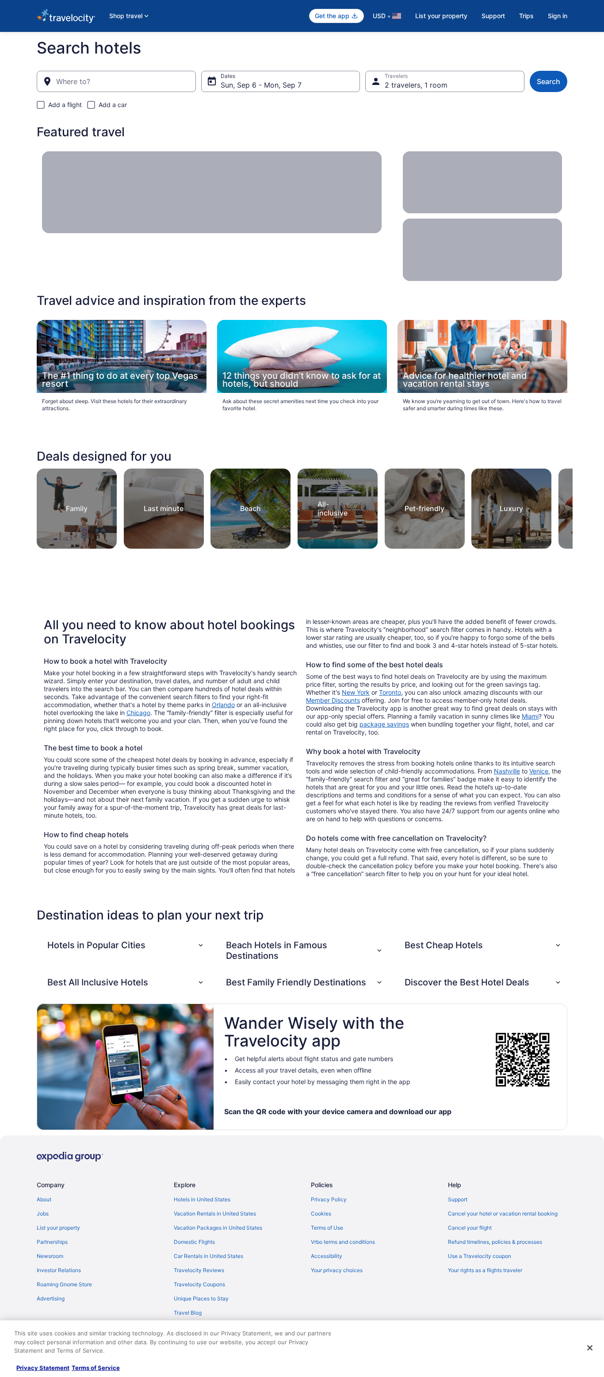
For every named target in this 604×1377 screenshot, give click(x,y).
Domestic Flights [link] (194, 1242)
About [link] (44, 1199)
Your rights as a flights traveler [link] (485, 1270)
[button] (126, 945)
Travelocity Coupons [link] (199, 1284)
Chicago (138, 712)
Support (493, 15)
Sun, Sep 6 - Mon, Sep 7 (261, 85)
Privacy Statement (42, 1367)
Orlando (223, 704)
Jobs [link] (43, 1213)
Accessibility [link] (326, 1256)
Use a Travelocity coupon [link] (479, 1256)
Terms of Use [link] (327, 1227)
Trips (526, 15)
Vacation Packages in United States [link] (218, 1227)
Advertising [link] (51, 1298)
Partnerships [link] (52, 1242)
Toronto (390, 692)
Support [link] (457, 1199)
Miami (530, 716)
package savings (384, 724)
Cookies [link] (321, 1213)
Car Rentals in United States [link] (208, 1256)
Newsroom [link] (50, 1256)
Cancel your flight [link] (470, 1227)
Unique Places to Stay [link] (201, 1298)
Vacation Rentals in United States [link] (215, 1213)
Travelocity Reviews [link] (199, 1270)
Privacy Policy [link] (329, 1199)
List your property (441, 15)
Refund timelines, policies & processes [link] (495, 1242)
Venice (538, 771)
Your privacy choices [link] (337, 1270)
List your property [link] (58, 1227)
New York (356, 692)
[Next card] (562, 506)
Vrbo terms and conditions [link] (343, 1242)
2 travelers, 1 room (416, 85)
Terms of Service (96, 1367)
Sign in (557, 15)
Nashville (507, 771)
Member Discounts (333, 700)
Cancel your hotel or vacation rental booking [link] (503, 1213)
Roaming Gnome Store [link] (64, 1284)
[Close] (590, 1348)
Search (548, 81)
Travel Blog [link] (188, 1312)
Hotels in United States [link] (202, 1199)
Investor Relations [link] (59, 1270)
